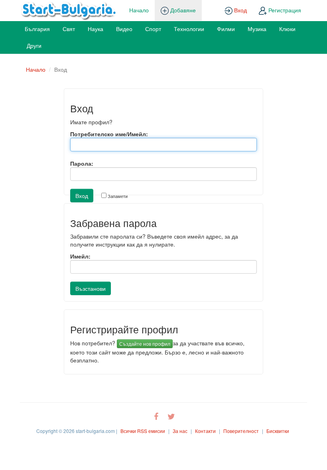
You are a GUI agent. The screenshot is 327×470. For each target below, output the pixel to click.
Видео (124, 29)
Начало (139, 10)
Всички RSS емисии (142, 430)
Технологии (189, 29)
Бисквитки (277, 430)
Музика (257, 29)
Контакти (205, 430)
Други (34, 45)
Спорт (153, 29)
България (37, 29)
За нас (180, 430)
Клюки (287, 29)
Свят (69, 29)
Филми (226, 29)
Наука (95, 29)
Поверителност (241, 430)
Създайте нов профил (144, 343)
